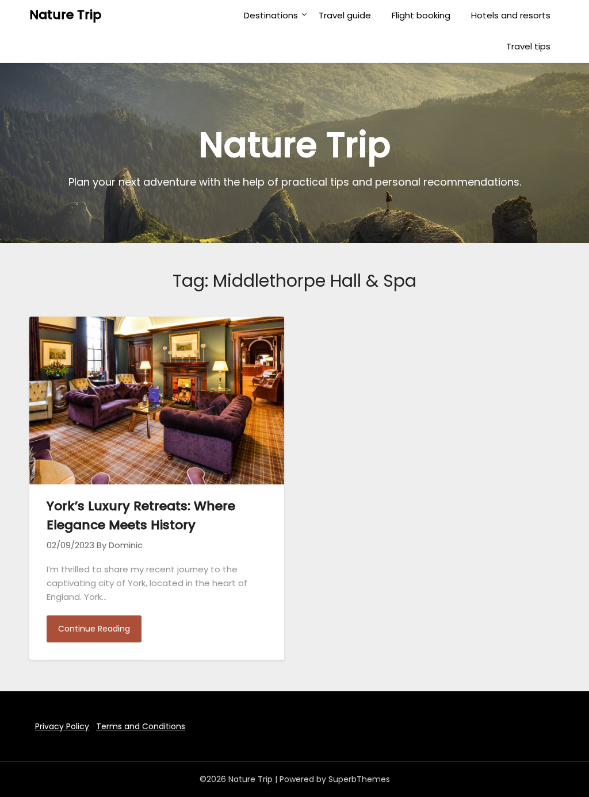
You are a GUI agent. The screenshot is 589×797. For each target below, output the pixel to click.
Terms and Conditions (140, 726)
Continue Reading (94, 628)
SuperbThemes (359, 779)
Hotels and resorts (510, 15)
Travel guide (345, 15)
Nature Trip (65, 15)
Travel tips (528, 46)
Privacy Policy (62, 726)
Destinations (271, 15)
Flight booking (421, 15)
